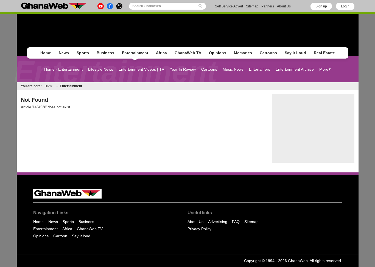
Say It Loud (295, 53)
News (64, 53)
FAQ (236, 221)
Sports (83, 53)
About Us (284, 6)
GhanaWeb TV (188, 53)
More (323, 69)
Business (105, 53)
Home (45, 53)
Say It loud (81, 236)
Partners (267, 6)
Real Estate (324, 53)
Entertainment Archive (295, 69)
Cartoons (268, 53)
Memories (243, 53)
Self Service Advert (229, 6)
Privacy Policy (199, 229)
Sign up (321, 6)
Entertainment (135, 53)
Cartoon (60, 236)
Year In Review (183, 69)
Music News (233, 69)
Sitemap (252, 6)
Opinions (217, 53)
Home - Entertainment (63, 69)
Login (345, 6)
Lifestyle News (100, 69)
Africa (161, 53)
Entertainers (259, 69)
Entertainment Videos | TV (141, 69)
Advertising (217, 221)
